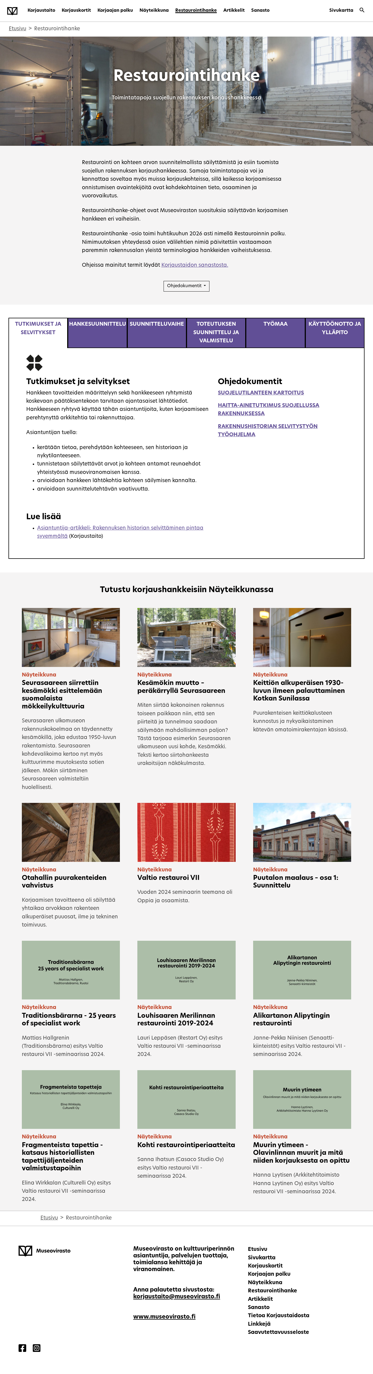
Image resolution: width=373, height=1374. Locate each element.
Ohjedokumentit (185, 286)
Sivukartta (341, 10)
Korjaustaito (41, 10)
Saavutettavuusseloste (278, 1332)
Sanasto (260, 10)
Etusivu (17, 29)
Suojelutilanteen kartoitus (261, 393)
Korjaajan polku (115, 10)
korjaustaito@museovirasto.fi (176, 1297)
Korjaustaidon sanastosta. (194, 265)
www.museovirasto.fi (164, 1317)
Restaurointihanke (196, 10)
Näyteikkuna (154, 10)
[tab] (38, 333)
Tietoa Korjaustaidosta (278, 1316)
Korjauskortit (76, 10)
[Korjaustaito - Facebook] (22, 1349)
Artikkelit (234, 10)
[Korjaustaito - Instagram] (36, 1349)
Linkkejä (259, 1324)
